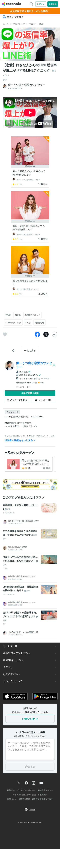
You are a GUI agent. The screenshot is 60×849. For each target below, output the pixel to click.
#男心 (28, 322)
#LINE (18, 314)
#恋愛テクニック (32, 314)
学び (41, 24)
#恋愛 (8, 314)
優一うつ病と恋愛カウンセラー (34, 365)
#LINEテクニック (13, 322)
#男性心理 (39, 322)
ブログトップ (19, 24)
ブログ (32, 24)
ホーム (6, 24)
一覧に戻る (30, 350)
